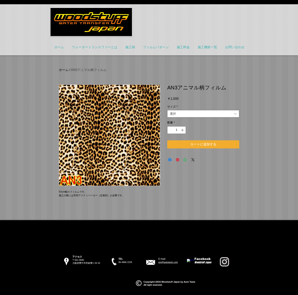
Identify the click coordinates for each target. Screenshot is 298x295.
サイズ (172, 106)
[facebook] (190, 262)
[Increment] (182, 130)
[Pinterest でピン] (177, 159)
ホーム (64, 70)
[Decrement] (170, 130)
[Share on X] (193, 159)
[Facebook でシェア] (169, 159)
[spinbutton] (176, 130)
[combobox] (203, 113)
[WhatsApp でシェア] (185, 159)
